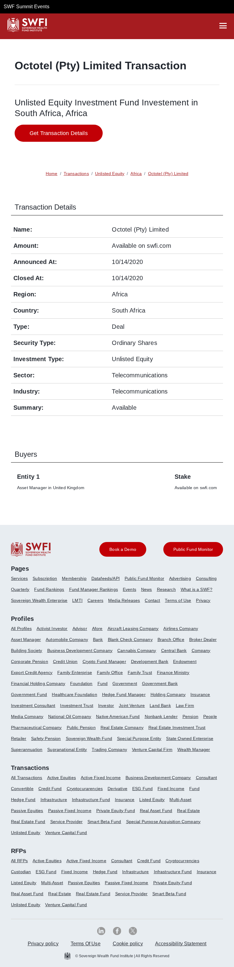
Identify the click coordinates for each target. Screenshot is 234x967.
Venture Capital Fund (66, 832)
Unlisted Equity (25, 832)
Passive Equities (27, 810)
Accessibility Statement (181, 943)
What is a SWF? (196, 589)
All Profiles (21, 628)
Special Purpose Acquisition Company (163, 821)
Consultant (206, 777)
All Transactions (26, 777)
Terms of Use (178, 600)
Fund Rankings (49, 589)
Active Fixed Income (101, 777)
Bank (98, 639)
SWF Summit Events (26, 6)
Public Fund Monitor (144, 578)
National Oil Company (69, 716)
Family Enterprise (74, 672)
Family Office (110, 672)
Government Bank (160, 683)
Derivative (117, 788)
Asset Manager (26, 639)
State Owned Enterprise (189, 738)
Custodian (21, 871)
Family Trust (140, 672)
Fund (103, 683)
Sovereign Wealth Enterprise (39, 600)
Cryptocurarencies (85, 788)
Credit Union (65, 661)
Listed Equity (152, 799)
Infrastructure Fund (91, 799)
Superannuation (26, 749)
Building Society (26, 650)
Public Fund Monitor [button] (193, 549)
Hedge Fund (23, 799)
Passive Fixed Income (69, 810)
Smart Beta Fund (104, 821)
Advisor (80, 628)
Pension (190, 716)
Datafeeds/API (105, 578)
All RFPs (19, 860)
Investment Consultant (33, 705)
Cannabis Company (136, 650)
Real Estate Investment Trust (176, 727)
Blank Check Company (130, 639)
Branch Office (171, 639)
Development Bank (149, 661)
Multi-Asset (180, 799)
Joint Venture (132, 705)
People (210, 716)
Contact (152, 600)
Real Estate (188, 810)
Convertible (22, 788)
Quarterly (20, 589)
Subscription (45, 578)
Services (19, 578)
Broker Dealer (203, 639)
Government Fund (29, 694)
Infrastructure (54, 799)
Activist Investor (52, 628)
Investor (106, 705)
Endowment (184, 661)
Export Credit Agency (31, 672)
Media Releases (124, 600)
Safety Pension (46, 738)
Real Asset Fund (156, 810)
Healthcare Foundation (74, 694)
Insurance (200, 694)
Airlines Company (180, 628)
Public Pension (81, 727)
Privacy (203, 600)
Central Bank (174, 650)
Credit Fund (50, 788)
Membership (74, 578)
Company (201, 650)
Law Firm (185, 705)
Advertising (180, 578)
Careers (95, 600)
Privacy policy (43, 943)
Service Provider (66, 821)
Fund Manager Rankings (93, 589)
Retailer (18, 738)
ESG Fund (142, 788)
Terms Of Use (86, 943)
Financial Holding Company (38, 683)
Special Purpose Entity (139, 738)
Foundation (81, 683)
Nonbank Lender (161, 716)
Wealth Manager (193, 749)
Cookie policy (128, 943)
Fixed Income (171, 788)
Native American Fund (118, 716)
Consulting (206, 578)
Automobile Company (67, 639)
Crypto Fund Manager (104, 661)
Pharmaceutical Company (36, 727)
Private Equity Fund (115, 810)
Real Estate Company (122, 727)
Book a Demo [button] (122, 549)
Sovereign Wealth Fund (89, 738)
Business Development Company (79, 650)
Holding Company (168, 694)
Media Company (27, 716)
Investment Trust (76, 705)
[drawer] (223, 25)
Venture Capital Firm (152, 749)
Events (129, 589)
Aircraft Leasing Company (133, 628)
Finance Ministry (173, 672)
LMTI (77, 600)
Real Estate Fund (28, 821)
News (146, 589)
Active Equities (61, 777)
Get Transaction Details (59, 133)
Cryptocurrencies (182, 860)
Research (166, 589)
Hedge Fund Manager (124, 694)
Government (124, 683)
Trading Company (109, 749)
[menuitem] (22, 580)
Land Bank (160, 705)
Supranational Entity (67, 749)
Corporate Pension (29, 661)
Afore (97, 628)
